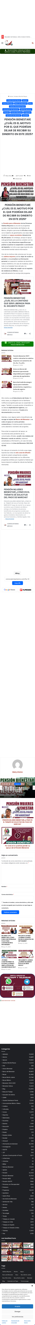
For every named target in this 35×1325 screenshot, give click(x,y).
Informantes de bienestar (10, 109)
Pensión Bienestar (16, 112)
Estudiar (5, 1138)
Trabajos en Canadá (9, 1219)
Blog (30, 103)
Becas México (7, 1080)
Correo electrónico (7, 894)
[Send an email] (12, 175)
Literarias (5, 1161)
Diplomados (6, 1118)
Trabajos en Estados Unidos (11, 1227)
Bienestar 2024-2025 (9, 1083)
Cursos (5, 1112)
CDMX (4, 1097)
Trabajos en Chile (8, 1222)
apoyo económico (16, 235)
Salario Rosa (6, 1196)
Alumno (19, 784)
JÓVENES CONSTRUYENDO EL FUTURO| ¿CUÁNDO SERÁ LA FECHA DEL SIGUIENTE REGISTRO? (8, 963)
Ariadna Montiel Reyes (20, 96)
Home (11, 96)
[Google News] (9, 590)
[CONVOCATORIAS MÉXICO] (9, 43)
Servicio (5, 1204)
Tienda (5, 1216)
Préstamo (5, 1187)
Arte (4, 1065)
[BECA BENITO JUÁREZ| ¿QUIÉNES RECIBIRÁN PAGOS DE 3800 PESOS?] (26, 954)
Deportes (5, 1115)
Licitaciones (6, 1158)
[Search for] (33, 44)
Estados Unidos (7, 1135)
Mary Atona (9, 175)
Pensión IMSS (7, 1178)
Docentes (5, 1120)
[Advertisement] (17, 17)
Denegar (17, 1311)
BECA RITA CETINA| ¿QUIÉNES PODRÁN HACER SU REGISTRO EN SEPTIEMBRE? (26, 938)
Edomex (5, 1123)
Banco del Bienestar (21, 103)
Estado (5, 1132)
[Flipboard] (25, 590)
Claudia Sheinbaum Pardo (17, 106)
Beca (16, 1274)
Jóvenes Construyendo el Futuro (12, 1155)
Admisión (5, 1054)
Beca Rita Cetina (6, 1278)
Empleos (5, 1129)
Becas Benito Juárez (9, 1077)
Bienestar (29, 1278)
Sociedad (25, 115)
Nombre (4, 886)
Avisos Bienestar (8, 103)
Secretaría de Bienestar (13, 115)
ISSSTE (5, 1149)
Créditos (5, 1106)
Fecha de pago (25, 1281)
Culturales (6, 1109)
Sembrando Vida (7, 1201)
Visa (4, 1233)
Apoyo (22, 1271)
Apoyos (25, 100)
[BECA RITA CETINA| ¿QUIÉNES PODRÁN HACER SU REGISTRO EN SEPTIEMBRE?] (26, 929)
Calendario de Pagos (12, 1281)
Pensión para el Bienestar (12, 223)
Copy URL (17, 583)
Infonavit (5, 1141)
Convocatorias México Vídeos (11, 1103)
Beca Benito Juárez (26, 1274)
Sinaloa (5, 1207)
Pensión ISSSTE (7, 1181)
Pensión (6, 112)
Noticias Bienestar (26, 109)
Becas (4, 1074)
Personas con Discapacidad (11, 1184)
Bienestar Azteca (8, 1086)
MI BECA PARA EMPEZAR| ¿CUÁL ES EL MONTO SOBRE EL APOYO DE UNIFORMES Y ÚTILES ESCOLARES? (18, 790)
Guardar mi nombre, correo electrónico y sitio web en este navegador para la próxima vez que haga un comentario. (17, 905)
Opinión (5, 1170)
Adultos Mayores (6, 1271)
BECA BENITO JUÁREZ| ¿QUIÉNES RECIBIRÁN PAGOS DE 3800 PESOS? (25, 962)
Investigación (7, 1146)
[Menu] (2, 44)
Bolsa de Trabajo (8, 1092)
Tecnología (6, 1213)
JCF (4, 1152)
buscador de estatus (9, 1094)
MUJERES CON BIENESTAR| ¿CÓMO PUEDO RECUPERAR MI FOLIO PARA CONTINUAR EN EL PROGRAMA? (8, 940)
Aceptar (17, 1306)
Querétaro (6, 1193)
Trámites (5, 1230)
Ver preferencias (17, 1317)
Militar (4, 1164)
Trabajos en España (8, 1225)
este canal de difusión (22, 453)
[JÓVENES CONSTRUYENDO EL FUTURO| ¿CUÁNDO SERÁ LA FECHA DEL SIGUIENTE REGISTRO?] (9, 954)
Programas (27, 112)
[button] (32, 1286)
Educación (6, 1126)
